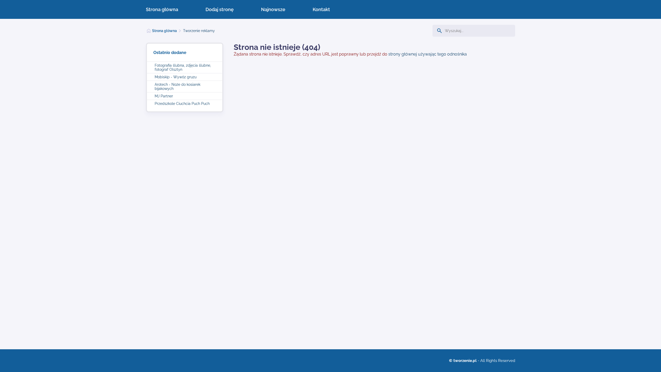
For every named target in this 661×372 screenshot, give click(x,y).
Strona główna (162, 9)
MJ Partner (164, 96)
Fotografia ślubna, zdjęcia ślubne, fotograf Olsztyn (183, 67)
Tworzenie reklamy (199, 31)
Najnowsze (273, 9)
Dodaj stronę (220, 9)
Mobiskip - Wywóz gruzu (175, 77)
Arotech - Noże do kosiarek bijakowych (177, 86)
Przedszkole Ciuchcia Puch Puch (182, 104)
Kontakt (321, 9)
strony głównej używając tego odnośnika (427, 54)
